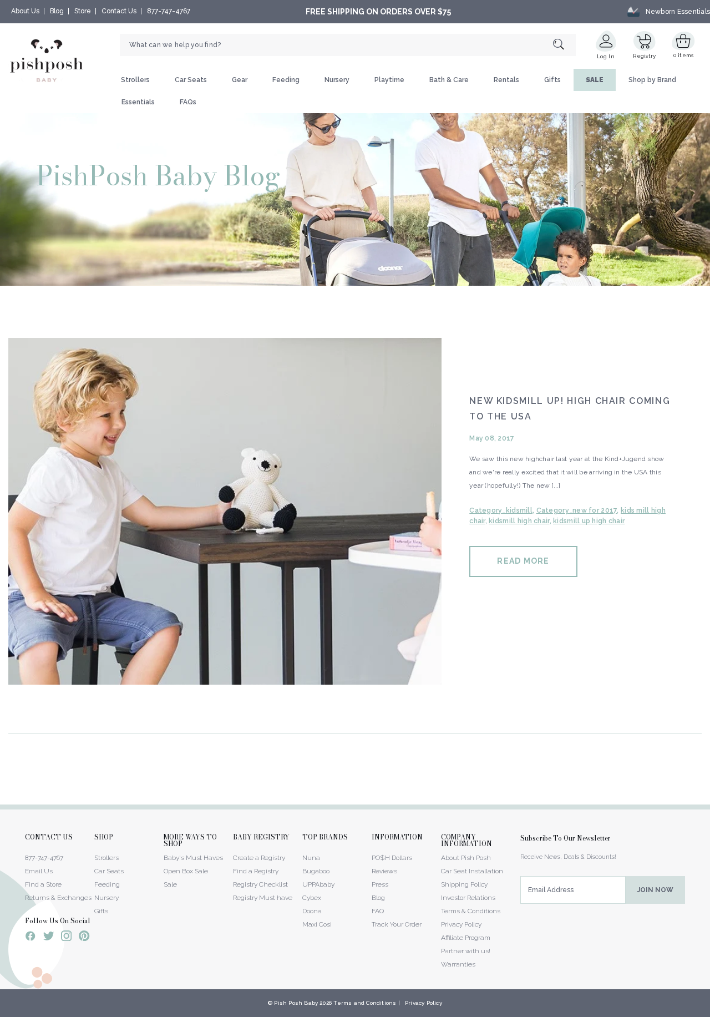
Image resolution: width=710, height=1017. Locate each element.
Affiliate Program (465, 938)
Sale (170, 884)
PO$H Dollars (392, 858)
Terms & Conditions (470, 911)
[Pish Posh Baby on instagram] (66, 937)
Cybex (311, 898)
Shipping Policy (464, 884)
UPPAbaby (318, 884)
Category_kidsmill (500, 510)
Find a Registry (255, 871)
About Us (25, 11)
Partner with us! (465, 951)
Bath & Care (449, 80)
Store (82, 11)
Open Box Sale (186, 871)
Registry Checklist (260, 884)
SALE (595, 80)
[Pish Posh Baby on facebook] (30, 937)
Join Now (655, 890)
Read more (523, 560)
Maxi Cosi (317, 924)
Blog (57, 11)
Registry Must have (262, 898)
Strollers (135, 80)
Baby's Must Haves (193, 858)
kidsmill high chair (519, 521)
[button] (709, 1010)
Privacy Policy (461, 924)
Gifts (552, 80)
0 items (683, 55)
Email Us (39, 871)
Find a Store (43, 884)
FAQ (378, 911)
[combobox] (348, 45)
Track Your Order (397, 924)
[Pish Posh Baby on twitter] (48, 938)
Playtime (389, 80)
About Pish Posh (466, 858)
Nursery (336, 80)
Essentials (138, 102)
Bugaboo (315, 871)
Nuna (311, 858)
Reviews (384, 871)
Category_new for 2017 (576, 510)
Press (380, 884)
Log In (606, 56)
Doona (312, 911)
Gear (239, 80)
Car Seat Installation (472, 871)
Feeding (286, 80)
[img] (225, 511)
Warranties (458, 964)
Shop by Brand (652, 80)
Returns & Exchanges (58, 898)
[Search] (564, 45)
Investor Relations (468, 898)
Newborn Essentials (678, 12)
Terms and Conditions (364, 1003)
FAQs (188, 102)
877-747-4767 (168, 11)
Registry (644, 56)
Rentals (506, 80)
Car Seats (191, 80)
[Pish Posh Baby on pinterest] (84, 937)
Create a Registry (259, 858)
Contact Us (119, 11)
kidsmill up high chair (589, 521)
